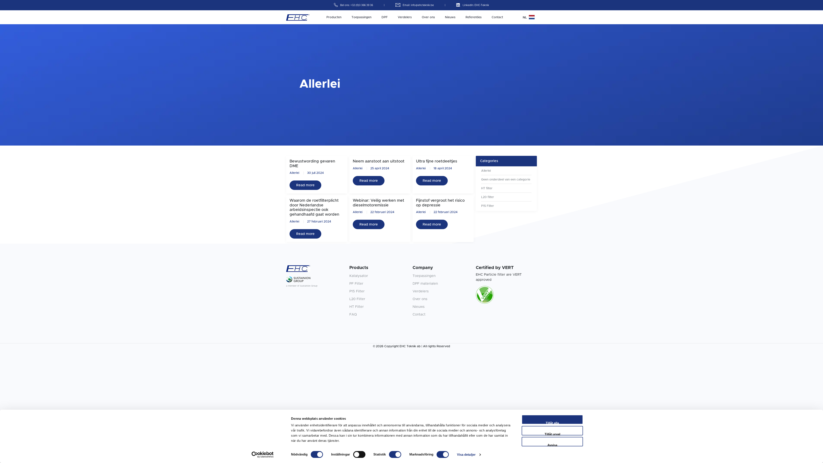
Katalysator (358, 276)
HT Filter (356, 306)
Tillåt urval (552, 433)
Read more (305, 185)
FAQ (353, 314)
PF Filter (356, 283)
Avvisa (552, 444)
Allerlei (294, 172)
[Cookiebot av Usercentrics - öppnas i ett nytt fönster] (262, 454)
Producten (333, 17)
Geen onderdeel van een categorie (505, 179)
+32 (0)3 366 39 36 (362, 5)
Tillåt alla (552, 422)
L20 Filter (357, 299)
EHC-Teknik (482, 5)
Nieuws (450, 17)
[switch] (359, 454)
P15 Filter (487, 205)
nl (525, 17)
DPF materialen (425, 283)
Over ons (428, 17)
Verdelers (405, 17)
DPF (384, 17)
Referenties (474, 17)
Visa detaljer (466, 454)
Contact (497, 17)
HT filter (487, 188)
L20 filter (487, 197)
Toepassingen (361, 17)
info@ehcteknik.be (422, 5)
